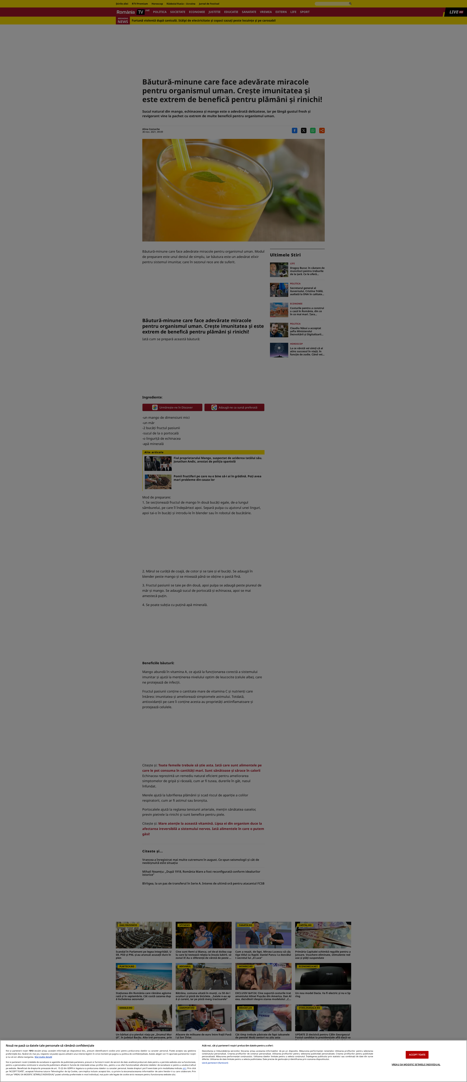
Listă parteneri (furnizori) (215, 1062)
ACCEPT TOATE (417, 1054)
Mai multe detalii (43, 1057)
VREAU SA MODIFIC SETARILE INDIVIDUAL (416, 1064)
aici (184, 1068)
